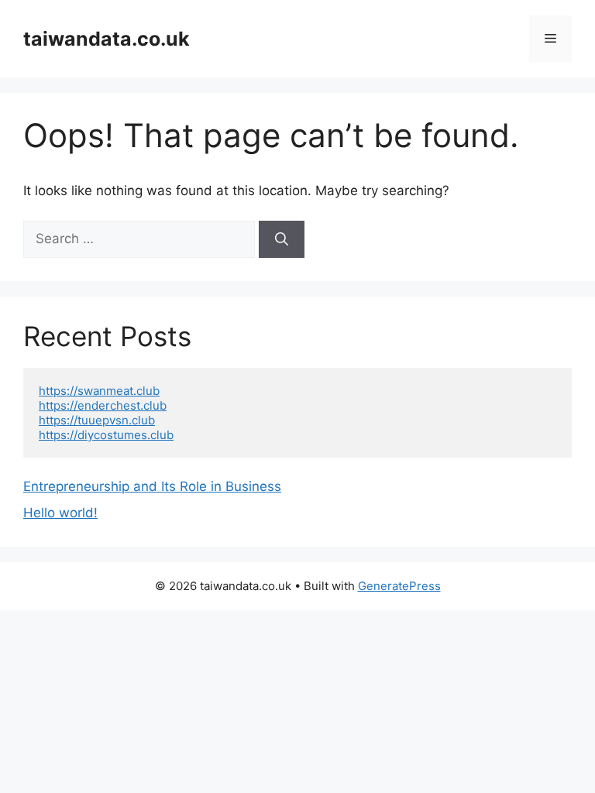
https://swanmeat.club (99, 390)
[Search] (281, 239)
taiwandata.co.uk (106, 38)
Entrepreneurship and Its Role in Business (152, 486)
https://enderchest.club (103, 405)
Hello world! (60, 512)
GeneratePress (399, 585)
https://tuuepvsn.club (97, 420)
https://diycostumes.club (106, 434)
